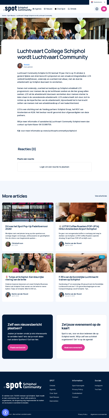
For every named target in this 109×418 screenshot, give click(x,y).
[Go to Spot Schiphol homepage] (9, 9)
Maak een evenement (73, 347)
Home (4, 15)
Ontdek (52, 386)
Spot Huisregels (78, 386)
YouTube (98, 389)
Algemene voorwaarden (99, 414)
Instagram (99, 386)
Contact (75, 397)
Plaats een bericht (17, 347)
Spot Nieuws (11, 15)
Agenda (53, 389)
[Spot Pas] (104, 9)
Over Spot (53, 393)
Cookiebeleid (77, 393)
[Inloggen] (97, 9)
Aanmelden (54, 401)
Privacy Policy (77, 389)
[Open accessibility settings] (5, 412)
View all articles (101, 196)
